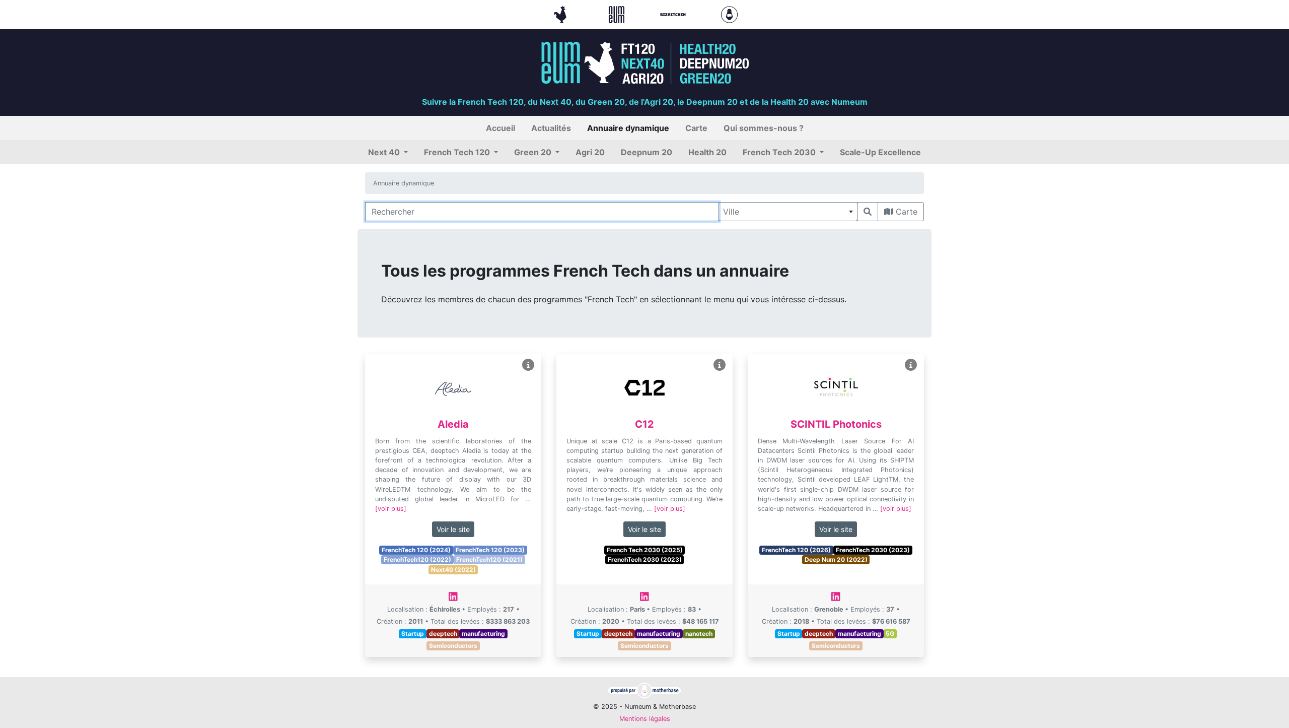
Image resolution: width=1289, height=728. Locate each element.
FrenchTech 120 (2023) (490, 550)
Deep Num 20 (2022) (836, 559)
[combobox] (788, 211)
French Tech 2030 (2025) (645, 550)
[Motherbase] (729, 14)
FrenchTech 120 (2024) (416, 550)
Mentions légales (644, 718)
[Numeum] (618, 14)
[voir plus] (390, 508)
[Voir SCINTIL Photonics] (910, 365)
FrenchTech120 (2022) (417, 559)
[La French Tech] (561, 14)
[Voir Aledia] (528, 365)
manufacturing (483, 633)
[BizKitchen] (674, 14)
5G (890, 633)
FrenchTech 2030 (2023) (645, 559)
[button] (388, 152)
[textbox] (788, 212)
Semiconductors (453, 645)
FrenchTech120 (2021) (489, 559)
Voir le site (453, 529)
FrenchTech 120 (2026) (796, 550)
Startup (412, 633)
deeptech (443, 633)
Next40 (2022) (453, 569)
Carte (905, 212)
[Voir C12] (719, 365)
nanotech (698, 633)
